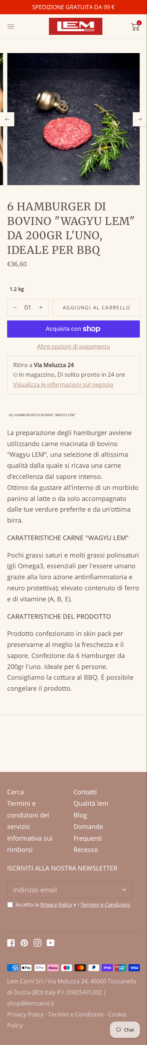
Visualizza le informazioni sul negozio (63, 384)
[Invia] (124, 889)
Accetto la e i (73, 905)
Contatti (85, 792)
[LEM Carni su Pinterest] (24, 944)
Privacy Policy (56, 904)
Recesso (86, 849)
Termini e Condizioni (105, 904)
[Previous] (7, 119)
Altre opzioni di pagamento (73, 346)
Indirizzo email (34, 882)
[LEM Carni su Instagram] (37, 944)
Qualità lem (91, 803)
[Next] (140, 119)
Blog (80, 815)
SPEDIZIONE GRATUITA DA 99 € (73, 7)
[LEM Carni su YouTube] (51, 944)
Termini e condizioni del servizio (28, 815)
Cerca (15, 792)
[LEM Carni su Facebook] (11, 944)
